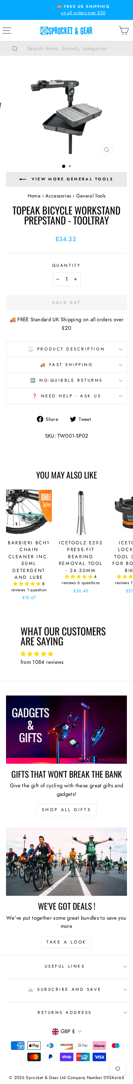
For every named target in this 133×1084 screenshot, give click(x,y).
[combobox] (75, 48)
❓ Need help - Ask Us (66, 396)
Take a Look (66, 942)
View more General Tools (73, 179)
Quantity (66, 265)
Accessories (58, 195)
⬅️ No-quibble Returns (66, 380)
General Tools (91, 195)
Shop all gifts (66, 810)
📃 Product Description (66, 349)
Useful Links (65, 966)
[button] (27, 584)
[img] (67, 654)
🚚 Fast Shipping (66, 364)
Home (34, 195)
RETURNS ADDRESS (65, 1012)
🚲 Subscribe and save (64, 989)
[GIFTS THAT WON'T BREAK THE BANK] (66, 730)
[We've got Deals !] (66, 861)
